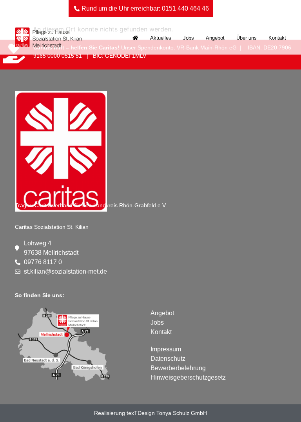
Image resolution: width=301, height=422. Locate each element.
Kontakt (277, 38)
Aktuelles (160, 38)
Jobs (188, 38)
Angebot (215, 38)
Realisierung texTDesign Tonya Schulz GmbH (150, 413)
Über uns (246, 38)
